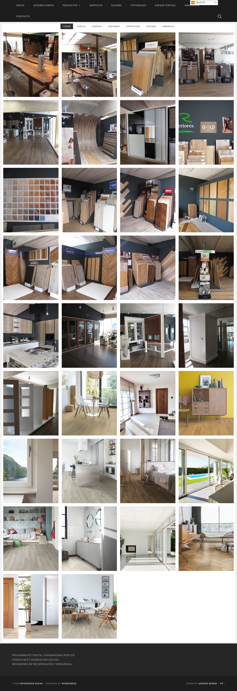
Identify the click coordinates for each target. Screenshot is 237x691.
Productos (70, 5)
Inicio (20, 5)
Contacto (23, 16)
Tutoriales (138, 5)
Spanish (200, 2)
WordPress (69, 683)
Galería (116, 5)
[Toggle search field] (219, 16)
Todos (67, 26)
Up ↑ (222, 683)
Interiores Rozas (31, 683)
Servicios (96, 5)
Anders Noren (208, 683)
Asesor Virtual (165, 5)
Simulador (192, 5)
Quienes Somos (43, 5)
